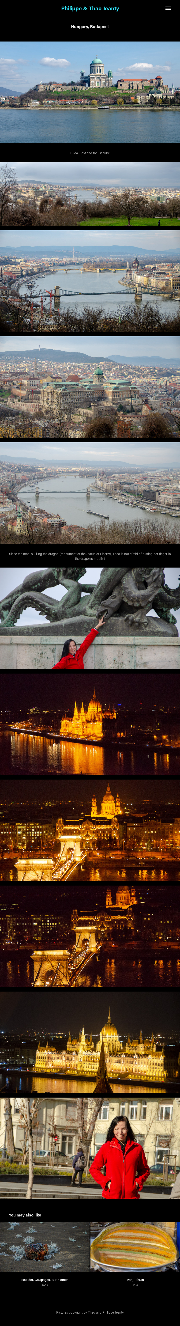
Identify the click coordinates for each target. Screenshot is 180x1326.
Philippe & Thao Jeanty (90, 8)
